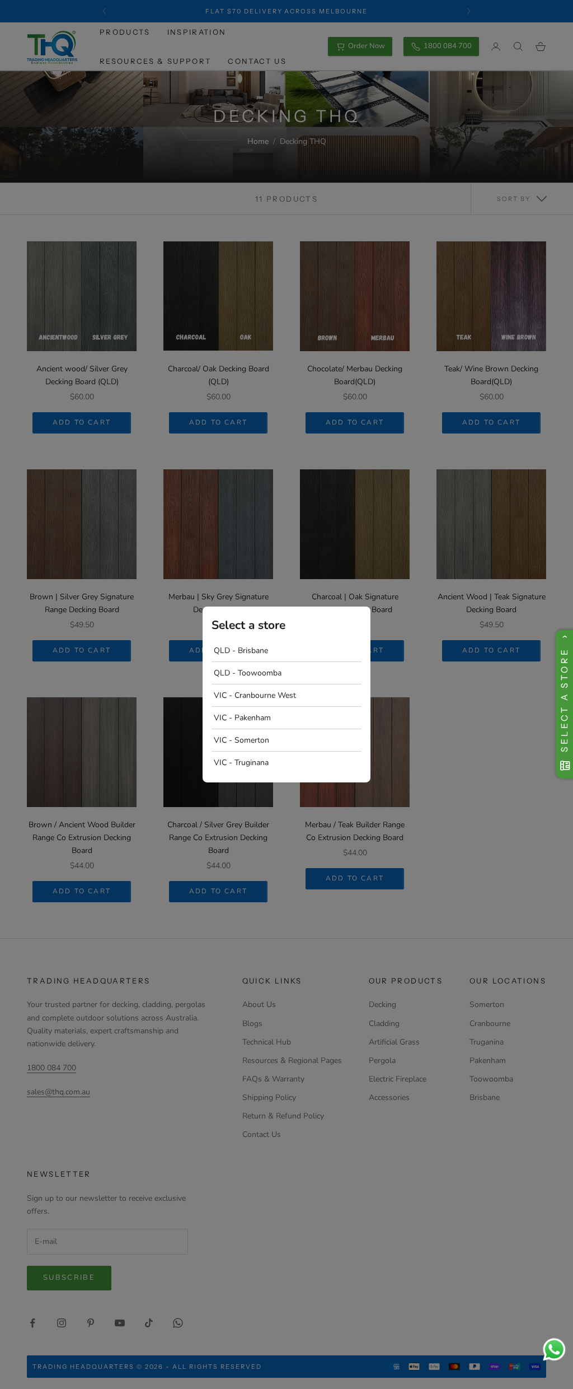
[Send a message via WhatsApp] (554, 1349)
